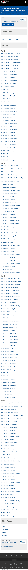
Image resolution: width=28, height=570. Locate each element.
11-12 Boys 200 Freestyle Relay (10, 433)
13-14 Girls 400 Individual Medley (10, 473)
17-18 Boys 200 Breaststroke (9, 148)
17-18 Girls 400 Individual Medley (10, 272)
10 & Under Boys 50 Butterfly (9, 409)
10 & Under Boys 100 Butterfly (9, 56)
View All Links (8, 24)
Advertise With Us (5, 569)
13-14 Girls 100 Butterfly (8, 114)
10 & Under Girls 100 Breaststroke (11, 62)
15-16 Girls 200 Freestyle (8, 142)
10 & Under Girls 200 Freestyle (9, 68)
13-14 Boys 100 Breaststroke (9, 336)
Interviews (5, 529)
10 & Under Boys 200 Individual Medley (12, 169)
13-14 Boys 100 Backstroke (8, 333)
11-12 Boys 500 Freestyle (8, 315)
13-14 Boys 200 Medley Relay (9, 342)
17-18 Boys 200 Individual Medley (10, 501)
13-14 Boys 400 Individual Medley (10, 461)
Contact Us (3, 567)
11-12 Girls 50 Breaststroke (9, 327)
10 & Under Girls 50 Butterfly (9, 421)
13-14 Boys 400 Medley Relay (9, 111)
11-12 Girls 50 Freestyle (7, 455)
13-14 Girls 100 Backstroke (8, 348)
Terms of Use (11, 567)
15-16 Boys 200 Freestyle (8, 132)
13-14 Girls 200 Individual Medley (10, 233)
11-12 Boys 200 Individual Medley (10, 190)
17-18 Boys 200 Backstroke (8, 145)
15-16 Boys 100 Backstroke (8, 364)
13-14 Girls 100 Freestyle (8, 227)
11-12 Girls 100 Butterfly (8, 87)
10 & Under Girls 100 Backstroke (10, 290)
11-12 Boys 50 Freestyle (7, 440)
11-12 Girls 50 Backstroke (8, 99)
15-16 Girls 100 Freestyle (8, 251)
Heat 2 (10, 39)
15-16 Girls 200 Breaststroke (9, 139)
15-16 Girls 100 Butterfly (8, 248)
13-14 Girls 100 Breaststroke (9, 351)
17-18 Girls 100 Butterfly (8, 266)
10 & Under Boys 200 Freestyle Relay (11, 406)
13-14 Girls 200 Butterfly (8, 470)
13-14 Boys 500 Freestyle (8, 345)
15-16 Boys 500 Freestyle (8, 488)
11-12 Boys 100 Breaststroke (9, 427)
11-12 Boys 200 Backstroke (8, 187)
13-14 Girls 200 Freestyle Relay (9, 354)
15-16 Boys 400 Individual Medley (10, 245)
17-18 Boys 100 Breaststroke (9, 385)
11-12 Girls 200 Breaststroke (9, 90)
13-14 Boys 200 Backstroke (8, 217)
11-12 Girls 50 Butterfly (7, 211)
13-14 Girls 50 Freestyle (7, 476)
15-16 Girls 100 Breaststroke (9, 376)
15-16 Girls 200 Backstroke (8, 135)
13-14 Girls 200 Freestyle (8, 120)
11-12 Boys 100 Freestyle (8, 184)
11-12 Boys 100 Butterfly (8, 71)
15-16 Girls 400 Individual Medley (10, 254)
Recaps (4, 532)
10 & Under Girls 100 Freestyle (9, 175)
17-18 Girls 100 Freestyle (8, 269)
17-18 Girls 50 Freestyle (7, 513)
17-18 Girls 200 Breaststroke (9, 157)
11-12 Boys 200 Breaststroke (9, 74)
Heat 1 (4, 39)
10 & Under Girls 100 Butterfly (9, 65)
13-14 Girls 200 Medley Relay (9, 357)
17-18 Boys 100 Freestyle (8, 260)
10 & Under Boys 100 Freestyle (9, 166)
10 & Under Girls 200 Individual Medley (12, 178)
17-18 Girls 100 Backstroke (8, 391)
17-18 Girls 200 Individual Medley (10, 510)
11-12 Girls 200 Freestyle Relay (9, 449)
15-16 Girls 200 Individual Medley (10, 491)
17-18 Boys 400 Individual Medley (10, 263)
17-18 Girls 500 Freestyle (8, 516)
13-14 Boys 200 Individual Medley (10, 221)
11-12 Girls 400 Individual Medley (10, 452)
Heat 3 (17, 39)
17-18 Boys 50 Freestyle (7, 504)
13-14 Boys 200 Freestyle (8, 108)
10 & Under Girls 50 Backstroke (10, 181)
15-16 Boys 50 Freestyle (7, 485)
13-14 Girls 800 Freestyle (8, 479)
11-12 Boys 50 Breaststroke (9, 312)
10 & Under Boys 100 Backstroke (10, 278)
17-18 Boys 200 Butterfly (8, 388)
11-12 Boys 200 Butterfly (8, 430)
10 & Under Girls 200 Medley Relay (10, 293)
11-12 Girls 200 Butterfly (8, 446)
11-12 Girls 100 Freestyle (8, 199)
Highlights (5, 535)
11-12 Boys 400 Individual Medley (10, 436)
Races (4, 526)
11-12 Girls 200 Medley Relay (9, 324)
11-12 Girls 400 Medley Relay (9, 96)
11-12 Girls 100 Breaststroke (9, 443)
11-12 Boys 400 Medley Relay (9, 81)
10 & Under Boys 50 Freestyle (9, 412)
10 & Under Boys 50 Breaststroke (10, 284)
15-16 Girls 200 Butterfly (8, 379)
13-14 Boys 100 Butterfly (8, 102)
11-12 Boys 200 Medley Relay (9, 309)
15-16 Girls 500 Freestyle (8, 498)
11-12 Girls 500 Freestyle (8, 330)
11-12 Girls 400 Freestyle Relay (9, 208)
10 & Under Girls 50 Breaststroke (10, 296)
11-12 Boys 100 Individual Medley (10, 306)
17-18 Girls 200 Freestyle (8, 160)
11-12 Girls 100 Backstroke (8, 318)
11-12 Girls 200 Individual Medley (10, 205)
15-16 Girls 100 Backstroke (8, 373)
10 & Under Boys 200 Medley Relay (11, 281)
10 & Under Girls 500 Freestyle (9, 299)
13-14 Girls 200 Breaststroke (9, 117)
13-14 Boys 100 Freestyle (8, 214)
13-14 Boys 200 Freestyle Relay (10, 339)
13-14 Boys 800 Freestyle (8, 467)
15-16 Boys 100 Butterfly (8, 239)
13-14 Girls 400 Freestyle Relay (9, 236)
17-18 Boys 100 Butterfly (8, 257)
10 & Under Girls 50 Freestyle (9, 424)
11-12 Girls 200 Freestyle (8, 93)
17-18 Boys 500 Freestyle (8, 507)
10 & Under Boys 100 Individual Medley (12, 403)
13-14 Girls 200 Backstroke (8, 230)
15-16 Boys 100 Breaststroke (9, 367)
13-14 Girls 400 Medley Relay (9, 123)
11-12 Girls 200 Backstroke (8, 202)
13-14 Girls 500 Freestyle (8, 361)
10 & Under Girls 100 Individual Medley (12, 415)
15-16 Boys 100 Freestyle (8, 242)
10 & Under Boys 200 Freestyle (9, 59)
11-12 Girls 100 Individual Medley (10, 321)
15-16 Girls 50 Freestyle (7, 494)
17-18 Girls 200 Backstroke (8, 154)
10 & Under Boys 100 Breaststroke (11, 53)
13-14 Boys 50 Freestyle (7, 464)
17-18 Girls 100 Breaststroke (9, 394)
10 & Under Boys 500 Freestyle (9, 287)
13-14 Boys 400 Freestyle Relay (10, 224)
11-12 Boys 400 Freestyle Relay (10, 193)
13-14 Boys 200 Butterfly (8, 458)
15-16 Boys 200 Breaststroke (9, 129)
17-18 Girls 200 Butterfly (8, 397)
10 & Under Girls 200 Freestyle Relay (11, 418)
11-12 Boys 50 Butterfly (7, 196)
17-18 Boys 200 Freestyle (8, 151)
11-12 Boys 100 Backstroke (8, 303)
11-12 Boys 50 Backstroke (8, 84)
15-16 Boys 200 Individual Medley (10, 482)
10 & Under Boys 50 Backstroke (10, 172)
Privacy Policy (20, 567)
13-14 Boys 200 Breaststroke (9, 105)
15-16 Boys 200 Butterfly (8, 370)
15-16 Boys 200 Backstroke (8, 126)
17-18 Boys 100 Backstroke (8, 382)
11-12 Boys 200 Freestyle (8, 77)
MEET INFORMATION (7, 547)
